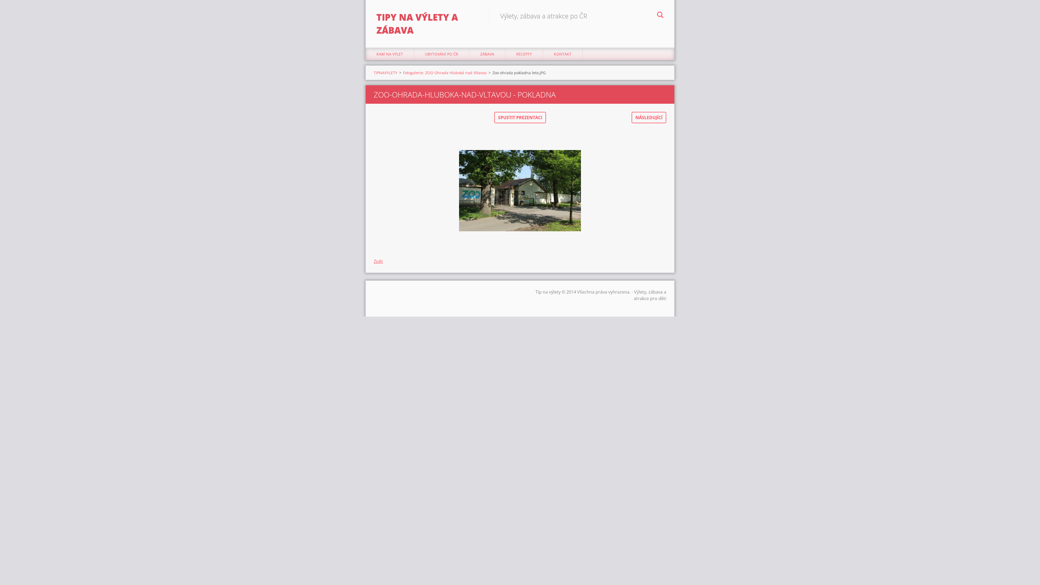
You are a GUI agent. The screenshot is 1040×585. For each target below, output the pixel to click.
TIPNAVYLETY (385, 72)
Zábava (487, 54)
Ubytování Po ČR (441, 54)
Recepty (524, 54)
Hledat (660, 16)
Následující (648, 118)
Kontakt (562, 54)
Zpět (378, 261)
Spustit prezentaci (520, 118)
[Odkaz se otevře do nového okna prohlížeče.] (520, 191)
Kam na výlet (389, 54)
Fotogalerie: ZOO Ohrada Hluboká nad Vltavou (445, 72)
